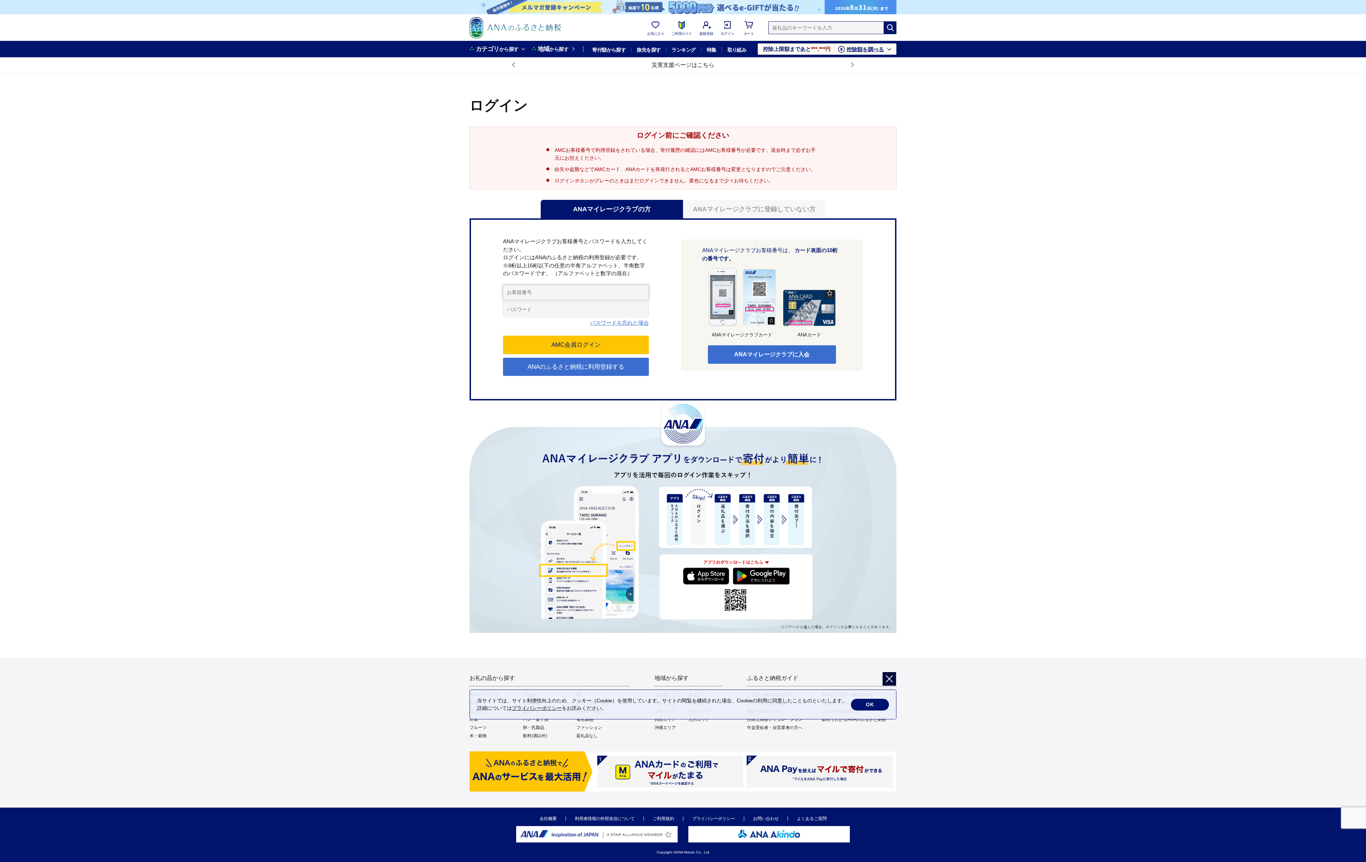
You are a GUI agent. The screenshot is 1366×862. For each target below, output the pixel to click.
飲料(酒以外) (535, 735)
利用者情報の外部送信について (605, 818)
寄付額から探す (609, 50)
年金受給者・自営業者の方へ (775, 727)
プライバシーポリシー (713, 818)
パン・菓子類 (536, 719)
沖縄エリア (665, 727)
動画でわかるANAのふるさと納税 (854, 719)
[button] (514, 65)
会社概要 (548, 818)
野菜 (474, 719)
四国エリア (665, 719)
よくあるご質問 (812, 818)
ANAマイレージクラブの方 (612, 209)
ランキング (683, 50)
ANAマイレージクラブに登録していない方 (754, 209)
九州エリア (699, 719)
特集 (711, 50)
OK (870, 704)
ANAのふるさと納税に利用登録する (576, 366)
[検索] (890, 27)
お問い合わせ (766, 818)
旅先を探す (649, 50)
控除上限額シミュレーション (775, 719)
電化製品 (584, 719)
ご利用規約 (663, 818)
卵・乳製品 (533, 727)
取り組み (737, 50)
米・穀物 (478, 735)
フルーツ (478, 727)
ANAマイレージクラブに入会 (772, 354)
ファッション (589, 727)
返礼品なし (587, 735)
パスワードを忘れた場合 (619, 323)
